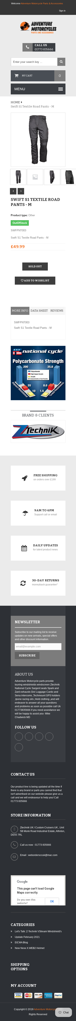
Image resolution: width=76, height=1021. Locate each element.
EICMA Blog (21, 942)
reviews (56, 310)
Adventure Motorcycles (46, 1009)
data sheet (39, 310)
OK (52, 901)
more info (20, 310)
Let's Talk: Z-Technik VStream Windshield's (38, 931)
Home (15, 102)
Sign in (62, 10)
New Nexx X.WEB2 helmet (29, 948)
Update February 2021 (27, 937)
